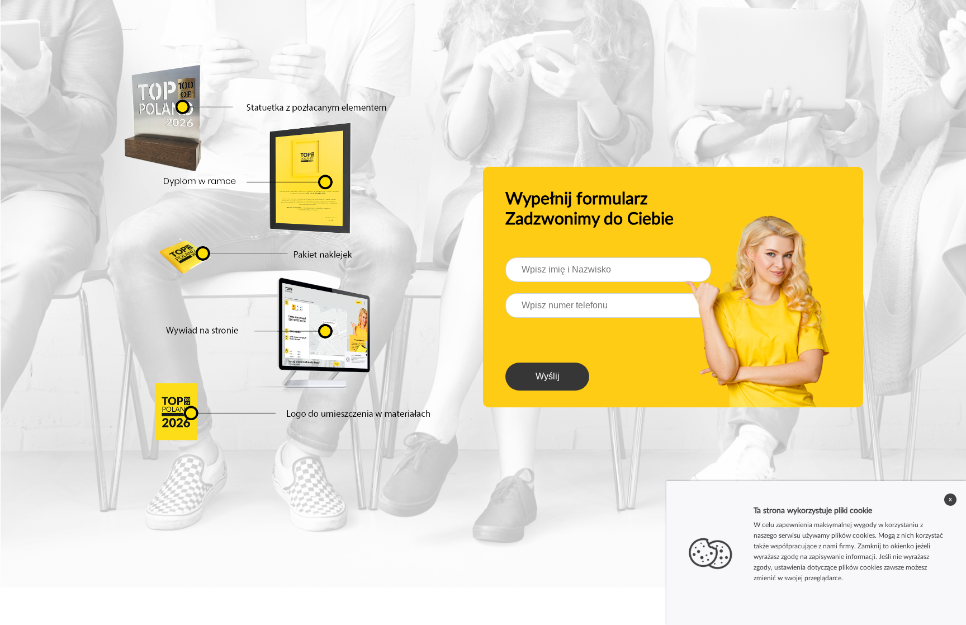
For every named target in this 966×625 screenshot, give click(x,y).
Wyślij (548, 376)
